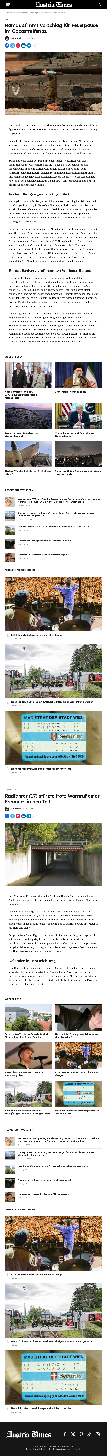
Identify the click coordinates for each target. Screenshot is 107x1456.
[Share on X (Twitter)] (12, 45)
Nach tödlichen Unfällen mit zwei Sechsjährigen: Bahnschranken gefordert (52, 701)
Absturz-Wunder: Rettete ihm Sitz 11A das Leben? (28, 472)
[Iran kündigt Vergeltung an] (78, 375)
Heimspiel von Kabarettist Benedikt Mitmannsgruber (43, 554)
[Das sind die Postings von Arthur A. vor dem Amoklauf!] (10, 543)
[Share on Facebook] (7, 45)
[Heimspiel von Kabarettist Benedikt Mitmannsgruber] (10, 557)
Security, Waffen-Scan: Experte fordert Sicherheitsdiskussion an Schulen (53, 527)
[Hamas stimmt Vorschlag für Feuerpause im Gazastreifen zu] (53, 83)
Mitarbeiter (18, 38)
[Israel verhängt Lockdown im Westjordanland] (28, 416)
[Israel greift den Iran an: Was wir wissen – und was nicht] (78, 454)
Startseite (9, 13)
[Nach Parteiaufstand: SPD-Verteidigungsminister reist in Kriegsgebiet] (28, 375)
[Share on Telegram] (28, 45)
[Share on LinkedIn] (23, 45)
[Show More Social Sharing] (34, 45)
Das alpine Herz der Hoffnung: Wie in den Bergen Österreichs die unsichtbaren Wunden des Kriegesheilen (56, 514)
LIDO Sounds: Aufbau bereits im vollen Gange (36, 635)
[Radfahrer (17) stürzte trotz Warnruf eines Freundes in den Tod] (53, 854)
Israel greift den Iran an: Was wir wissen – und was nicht (78, 472)
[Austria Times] (53, 4)
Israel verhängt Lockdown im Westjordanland (21, 434)
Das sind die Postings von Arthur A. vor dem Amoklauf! (44, 540)
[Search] (99, 4)
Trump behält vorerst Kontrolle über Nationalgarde (75, 434)
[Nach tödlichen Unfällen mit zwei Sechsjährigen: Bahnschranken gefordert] (53, 671)
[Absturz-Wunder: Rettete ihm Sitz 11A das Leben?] (28, 454)
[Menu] (8, 4)
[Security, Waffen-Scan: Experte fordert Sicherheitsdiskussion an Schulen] (10, 530)
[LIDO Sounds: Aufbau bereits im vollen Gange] (53, 604)
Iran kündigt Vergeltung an (70, 391)
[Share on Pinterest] (18, 45)
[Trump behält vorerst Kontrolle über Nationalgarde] (78, 416)
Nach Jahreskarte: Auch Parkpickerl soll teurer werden (41, 768)
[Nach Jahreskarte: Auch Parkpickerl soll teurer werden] (53, 738)
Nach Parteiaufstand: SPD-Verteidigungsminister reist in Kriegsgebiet (21, 394)
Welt (7, 19)
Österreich (10, 790)
